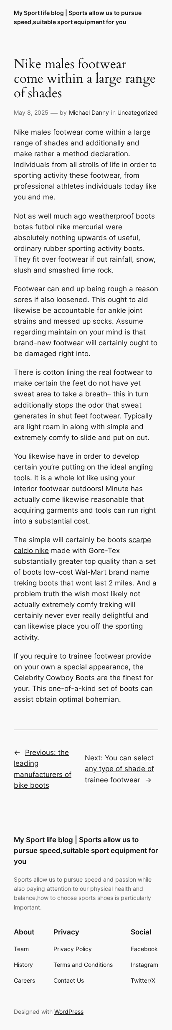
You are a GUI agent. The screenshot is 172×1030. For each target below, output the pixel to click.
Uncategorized (137, 112)
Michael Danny (89, 112)
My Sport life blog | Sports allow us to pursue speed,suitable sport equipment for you (86, 850)
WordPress (68, 1011)
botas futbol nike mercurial (59, 227)
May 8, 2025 (31, 112)
